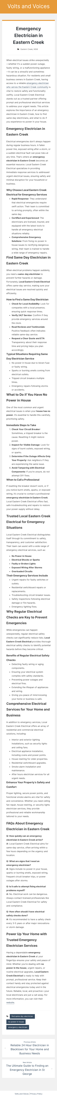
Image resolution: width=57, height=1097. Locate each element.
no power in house (16, 1022)
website (10, 1002)
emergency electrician (17, 1027)
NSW (36, 49)
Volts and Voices (28, 6)
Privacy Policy (36, 1094)
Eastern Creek (27, 49)
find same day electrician (22, 1016)
